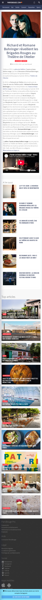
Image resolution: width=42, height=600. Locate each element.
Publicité (4, 532)
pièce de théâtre (19, 69)
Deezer (6, 575)
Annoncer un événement (9, 527)
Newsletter (8, 562)
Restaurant (5, 7)
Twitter (6, 568)
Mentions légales (7, 548)
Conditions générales (8, 551)
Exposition (31, 7)
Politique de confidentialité (10, 553)
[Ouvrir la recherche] (39, 2)
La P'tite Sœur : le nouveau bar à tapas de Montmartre (29, 187)
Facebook (7, 566)
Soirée (17, 7)
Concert (23, 7)
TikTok (6, 571)
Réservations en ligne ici (11, 150)
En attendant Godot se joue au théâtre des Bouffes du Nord (29, 240)
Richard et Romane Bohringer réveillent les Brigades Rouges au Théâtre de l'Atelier (29, 206)
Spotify (6, 573)
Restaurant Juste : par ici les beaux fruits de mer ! (28, 256)
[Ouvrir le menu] (3, 2)
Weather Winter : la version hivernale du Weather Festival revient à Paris (29, 275)
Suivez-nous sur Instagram (21, 597)
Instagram (8, 564)
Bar (12, 7)
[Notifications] (34, 2)
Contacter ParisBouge (8, 540)
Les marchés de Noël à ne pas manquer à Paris (28, 222)
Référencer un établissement (11, 530)
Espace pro (5, 525)
